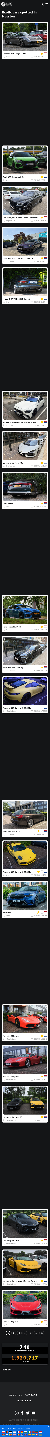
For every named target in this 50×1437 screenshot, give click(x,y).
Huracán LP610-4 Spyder (26, 1281)
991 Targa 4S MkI (18, 54)
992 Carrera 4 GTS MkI (21, 708)
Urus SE (18, 1117)
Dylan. (8, 57)
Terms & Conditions (16, 1424)
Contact (31, 1394)
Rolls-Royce (8, 217)
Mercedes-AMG (10, 422)
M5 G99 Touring (15, 667)
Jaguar (6, 299)
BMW (5, 258)
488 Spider (14, 1036)
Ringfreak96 (10, 221)
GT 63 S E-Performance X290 (30, 422)
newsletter (25, 1400)
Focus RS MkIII (14, 627)
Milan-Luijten (11, 711)
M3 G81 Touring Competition (21, 258)
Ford (5, 627)
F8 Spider (13, 1322)
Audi (5, 177)
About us (15, 1394)
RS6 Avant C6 (13, 831)
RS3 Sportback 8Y (15, 177)
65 (42, 1333)
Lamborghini (8, 463)
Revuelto (19, 463)
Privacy (38, 1424)
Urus (17, 1240)
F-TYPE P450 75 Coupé (19, 299)
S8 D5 (10, 503)
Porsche (6, 54)
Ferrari (6, 1036)
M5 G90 (11, 912)
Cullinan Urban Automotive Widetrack (32, 217)
